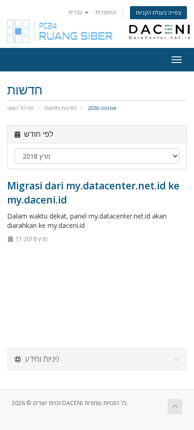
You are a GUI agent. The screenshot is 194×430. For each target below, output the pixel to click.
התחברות (106, 12)
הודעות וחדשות (61, 107)
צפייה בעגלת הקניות (158, 12)
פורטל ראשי (20, 107)
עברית (76, 12)
